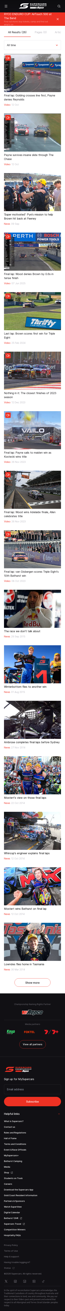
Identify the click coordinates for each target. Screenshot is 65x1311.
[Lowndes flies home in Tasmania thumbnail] (32, 942)
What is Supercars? (14, 1121)
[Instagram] (15, 1281)
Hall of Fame (10, 1138)
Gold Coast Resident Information (20, 1195)
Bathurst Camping (13, 1161)
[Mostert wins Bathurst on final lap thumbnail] (32, 886)
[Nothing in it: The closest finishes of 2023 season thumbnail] (32, 371)
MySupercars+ (11, 1155)
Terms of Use (11, 1251)
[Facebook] (25, 1281)
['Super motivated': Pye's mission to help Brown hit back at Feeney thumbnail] (32, 192)
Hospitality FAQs (12, 1235)
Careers (8, 1184)
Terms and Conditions (15, 1144)
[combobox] (7, 45)
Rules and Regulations (15, 1132)
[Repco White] (32, 1012)
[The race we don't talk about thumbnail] (32, 609)
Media (7, 1167)
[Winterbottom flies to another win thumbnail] (32, 664)
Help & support (11, 1256)
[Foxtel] (29, 1032)
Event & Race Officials (15, 1150)
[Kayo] (11, 1032)
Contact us (9, 1127)
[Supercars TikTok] (43, 1281)
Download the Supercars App (18, 1189)
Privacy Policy (11, 1245)
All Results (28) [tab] (17, 32)
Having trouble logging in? (17, 1262)
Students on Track (13, 1178)
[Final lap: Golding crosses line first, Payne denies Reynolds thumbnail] (32, 73)
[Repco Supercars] (32, 6)
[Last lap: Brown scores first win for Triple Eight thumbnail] (32, 311)
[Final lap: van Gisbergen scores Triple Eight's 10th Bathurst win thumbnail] (32, 549)
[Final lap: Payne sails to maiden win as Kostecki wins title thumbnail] (32, 430)
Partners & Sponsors (14, 1201)
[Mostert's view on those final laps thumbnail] (32, 775)
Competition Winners (15, 1229)
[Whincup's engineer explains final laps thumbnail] (32, 831)
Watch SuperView (13, 1207)
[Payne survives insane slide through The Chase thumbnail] (32, 133)
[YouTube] (34, 1281)
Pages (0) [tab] (41, 32)
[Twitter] (6, 1281)
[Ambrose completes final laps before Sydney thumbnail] (32, 720)
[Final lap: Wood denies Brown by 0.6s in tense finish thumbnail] (32, 252)
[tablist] (32, 31)
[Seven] (51, 1032)
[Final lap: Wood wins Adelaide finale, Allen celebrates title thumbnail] (32, 490)
